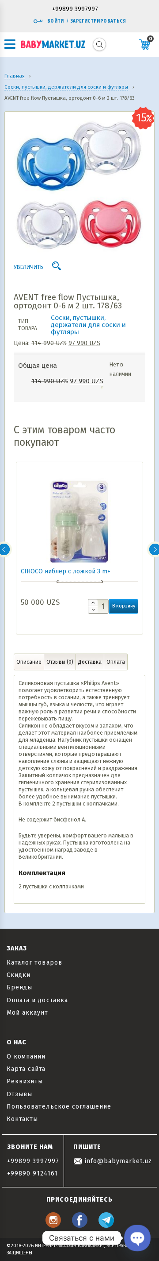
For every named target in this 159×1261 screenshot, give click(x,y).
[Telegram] (106, 1225)
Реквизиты (25, 1081)
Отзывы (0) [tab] (59, 662)
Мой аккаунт (28, 1012)
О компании (26, 1056)
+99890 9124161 (32, 1173)
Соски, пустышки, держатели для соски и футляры (88, 325)
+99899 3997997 (75, 9)
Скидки (18, 975)
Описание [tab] (29, 662)
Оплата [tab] (115, 662)
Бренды (19, 987)
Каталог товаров (34, 962)
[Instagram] (53, 1225)
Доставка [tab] (90, 662)
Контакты (22, 1119)
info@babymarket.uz (117, 1161)
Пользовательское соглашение (59, 1106)
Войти (55, 21)
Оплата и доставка (37, 1000)
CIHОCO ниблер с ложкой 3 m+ (65, 571)
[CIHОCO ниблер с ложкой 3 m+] (79, 519)
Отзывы (19, 1094)
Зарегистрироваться (98, 21)
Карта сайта (26, 1069)
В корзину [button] (123, 606)
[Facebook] (79, 1225)
